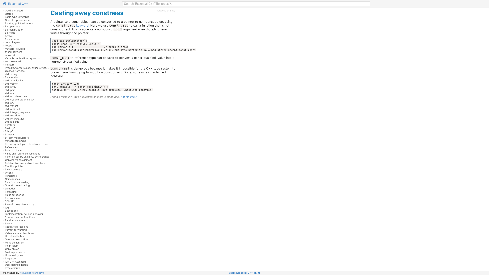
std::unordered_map (16, 96)
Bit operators (12, 26)
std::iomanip (12, 121)
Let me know (129, 96)
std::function (12, 115)
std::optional (12, 109)
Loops (8, 45)
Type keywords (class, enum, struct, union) (30, 67)
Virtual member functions (19, 233)
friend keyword (13, 51)
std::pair (10, 90)
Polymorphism (13, 150)
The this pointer (14, 166)
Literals (9, 13)
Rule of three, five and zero (20, 204)
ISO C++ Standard (15, 261)
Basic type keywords (17, 16)
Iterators (10, 125)
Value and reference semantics (22, 153)
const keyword (13, 42)
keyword (82, 25)
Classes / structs (15, 71)
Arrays (9, 36)
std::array (10, 86)
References (11, 147)
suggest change (165, 10)
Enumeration (12, 77)
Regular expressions (16, 226)
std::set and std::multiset (19, 99)
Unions (9, 172)
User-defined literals (16, 264)
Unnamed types (14, 255)
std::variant (11, 105)
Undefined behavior (16, 236)
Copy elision (12, 248)
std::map (10, 93)
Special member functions (20, 217)
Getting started (14, 10)
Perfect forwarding (16, 229)
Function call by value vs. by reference (27, 156)
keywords (10, 55)
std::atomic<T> (14, 80)
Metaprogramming (15, 140)
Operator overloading (17, 185)
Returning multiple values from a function (28, 144)
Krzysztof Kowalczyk (32, 272)
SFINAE (9, 201)
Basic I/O (10, 128)
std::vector (11, 83)
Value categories (14, 194)
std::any (9, 102)
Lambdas (10, 188)
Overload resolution (16, 239)
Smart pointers (13, 169)
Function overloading (17, 182)
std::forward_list (14, 118)
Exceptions (11, 210)
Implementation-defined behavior (24, 214)
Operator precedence (17, 20)
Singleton (10, 258)
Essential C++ (17, 4)
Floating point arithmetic (19, 23)
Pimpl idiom (11, 245)
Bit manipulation (14, 29)
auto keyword (13, 61)
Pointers (10, 64)
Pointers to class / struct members (25, 163)
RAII (7, 207)
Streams (10, 134)
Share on (243, 272)
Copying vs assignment (18, 160)
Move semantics (14, 242)
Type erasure (12, 268)
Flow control (12, 39)
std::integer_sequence (17, 112)
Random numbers (15, 220)
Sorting (9, 223)
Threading (11, 191)
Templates (11, 175)
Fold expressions (15, 252)
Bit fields (10, 32)
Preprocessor (13, 198)
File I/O (9, 131)
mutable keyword (15, 48)
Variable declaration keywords (22, 58)
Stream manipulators (17, 137)
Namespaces (12, 179)
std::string (11, 74)
